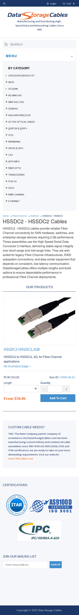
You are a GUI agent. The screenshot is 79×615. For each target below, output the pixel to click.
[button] (5, 3)
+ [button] (66, 389)
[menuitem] (39, 75)
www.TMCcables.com (20, 458)
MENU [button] (11, 55)
